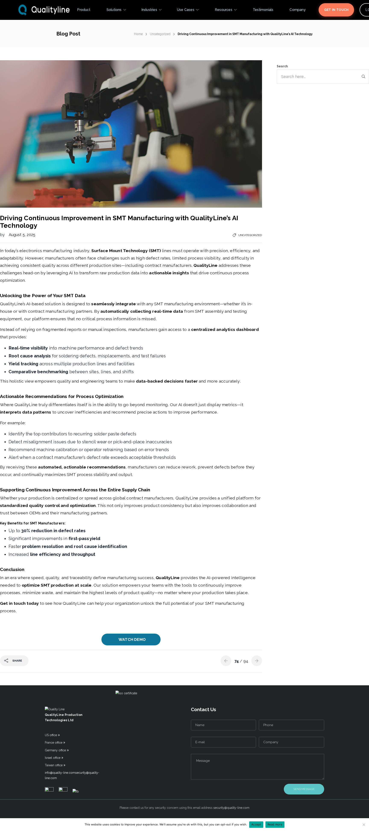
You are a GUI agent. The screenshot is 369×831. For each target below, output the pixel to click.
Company (297, 10)
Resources (223, 10)
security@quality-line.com (231, 807)
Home (138, 34)
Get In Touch (336, 10)
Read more (275, 824)
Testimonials (263, 10)
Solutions (114, 10)
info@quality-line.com (60, 772)
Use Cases (185, 10)
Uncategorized (160, 34)
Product (83, 10)
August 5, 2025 (22, 234)
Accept (256, 824)
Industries (149, 10)
